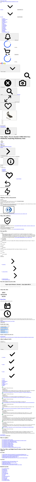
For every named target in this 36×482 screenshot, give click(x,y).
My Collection (4, 29)
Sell (1, 2)
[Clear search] (7, 83)
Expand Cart (16, 54)
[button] (8, 91)
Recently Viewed (4, 19)
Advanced (18, 94)
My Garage (4, 27)
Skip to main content (3, 0)
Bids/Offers (4, 20)
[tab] (18, 226)
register (7, 1)
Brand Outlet (12, 1)
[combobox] (10, 78)
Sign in (4, 1)
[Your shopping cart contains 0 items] (7, 54)
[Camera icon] (22, 83)
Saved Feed (4, 24)
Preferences (4, 28)
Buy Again (3, 22)
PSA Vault (3, 31)
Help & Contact (16, 1)
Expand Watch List (20, 9)
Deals (9, 1)
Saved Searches (4, 25)
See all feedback (2, 434)
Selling (3, 23)
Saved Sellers (4, 26)
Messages (3, 30)
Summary (3, 18)
